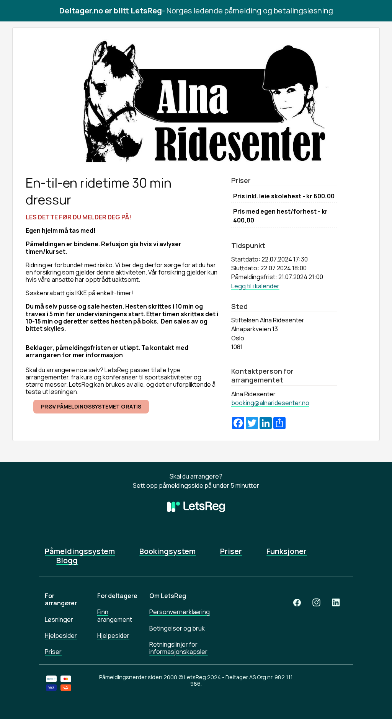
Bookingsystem (167, 551)
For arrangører (61, 599)
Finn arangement (114, 615)
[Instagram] (316, 602)
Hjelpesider (61, 635)
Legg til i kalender (255, 286)
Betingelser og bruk (177, 628)
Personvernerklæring (179, 612)
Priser (231, 551)
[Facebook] (297, 602)
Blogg (67, 560)
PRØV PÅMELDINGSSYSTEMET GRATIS (91, 406)
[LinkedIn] (336, 602)
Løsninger (59, 619)
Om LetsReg (167, 596)
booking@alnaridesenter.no (270, 403)
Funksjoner (286, 551)
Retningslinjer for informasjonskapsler (178, 648)
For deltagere (117, 596)
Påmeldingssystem (80, 551)
